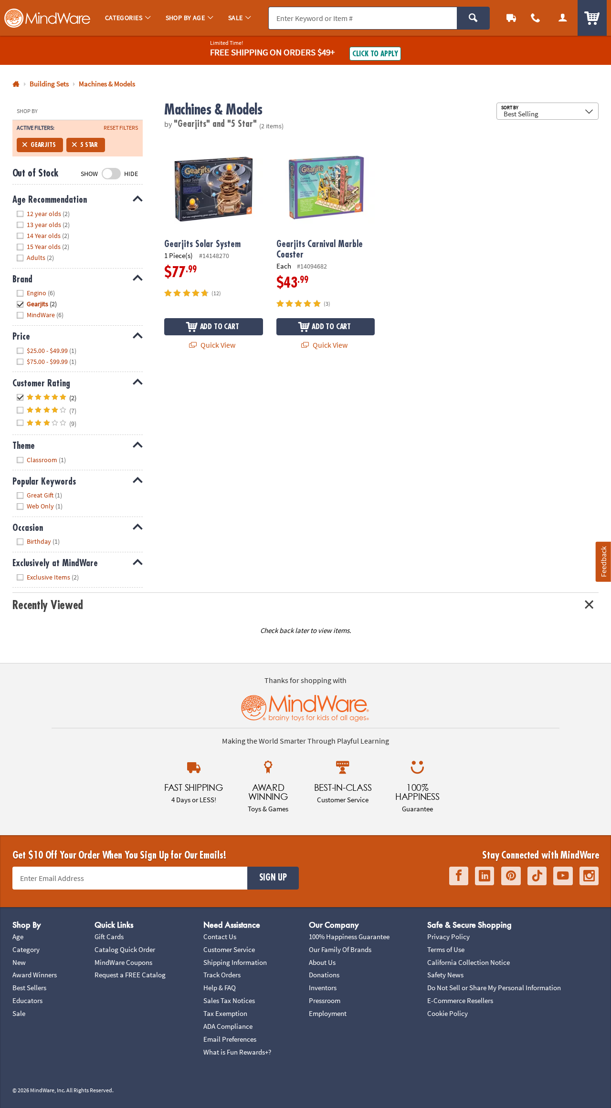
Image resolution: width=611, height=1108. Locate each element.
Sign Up (273, 877)
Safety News (445, 974)
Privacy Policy (448, 936)
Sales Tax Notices (229, 1000)
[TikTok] (537, 876)
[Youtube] (563, 876)
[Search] (473, 18)
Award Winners (34, 974)
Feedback (603, 561)
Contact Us (219, 936)
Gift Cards (109, 936)
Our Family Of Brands (340, 949)
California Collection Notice (468, 962)
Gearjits (43, 145)
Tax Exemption (225, 1013)
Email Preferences (229, 1039)
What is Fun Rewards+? (237, 1051)
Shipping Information (235, 962)
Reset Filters (121, 128)
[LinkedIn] (484, 876)
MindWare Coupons (123, 962)
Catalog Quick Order (125, 949)
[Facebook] (458, 876)
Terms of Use (445, 949)
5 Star (89, 145)
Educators (27, 1000)
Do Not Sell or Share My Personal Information (494, 987)
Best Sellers (29, 987)
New (19, 962)
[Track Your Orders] (511, 18)
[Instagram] (589, 876)
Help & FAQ (219, 987)
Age (17, 936)
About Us (322, 962)
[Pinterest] (511, 876)
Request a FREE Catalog (130, 974)
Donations (324, 974)
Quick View (217, 345)
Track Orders (222, 974)
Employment (328, 1013)
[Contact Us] (536, 18)
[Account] (563, 18)
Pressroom (324, 1000)
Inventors (323, 987)
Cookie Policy (447, 1013)
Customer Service (229, 949)
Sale (18, 1013)
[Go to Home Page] (16, 84)
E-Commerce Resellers (460, 1000)
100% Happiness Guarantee (349, 936)
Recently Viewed (47, 605)
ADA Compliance (228, 1026)
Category (26, 949)
